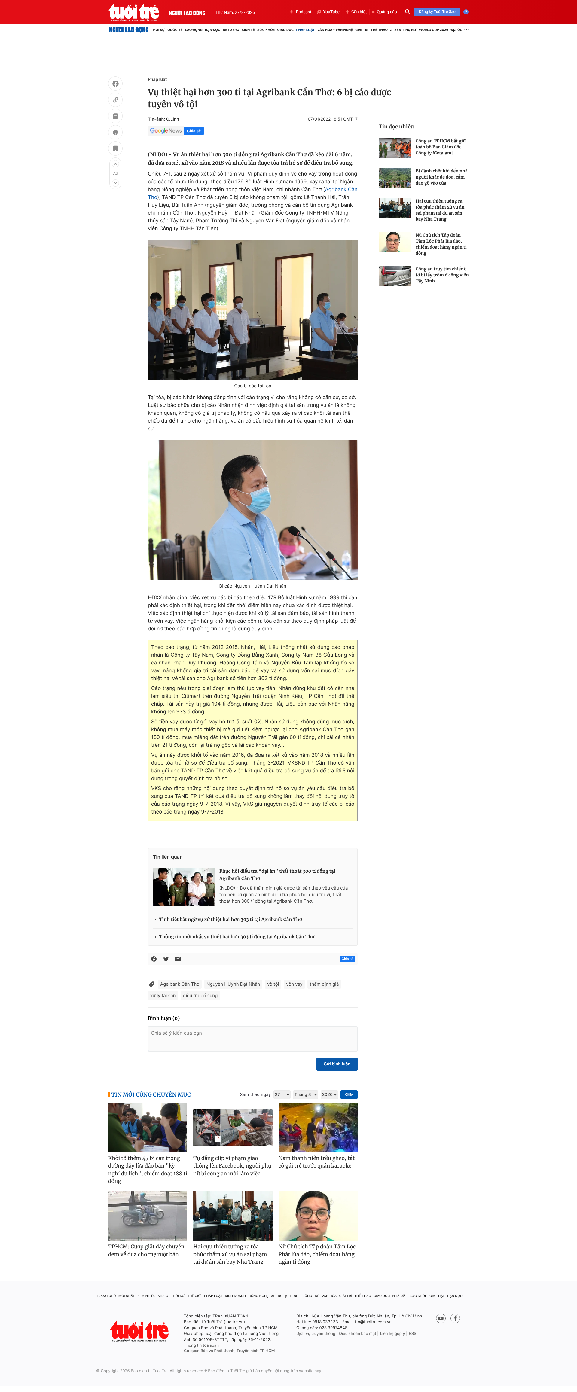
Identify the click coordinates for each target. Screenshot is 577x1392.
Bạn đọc (212, 30)
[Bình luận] (115, 117)
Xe (273, 1296)
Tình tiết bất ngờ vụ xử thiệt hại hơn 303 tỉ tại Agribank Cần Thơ (230, 920)
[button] (115, 163)
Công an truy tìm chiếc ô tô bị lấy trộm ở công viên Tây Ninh (442, 275)
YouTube (331, 12)
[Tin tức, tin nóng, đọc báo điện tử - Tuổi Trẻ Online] (138, 12)
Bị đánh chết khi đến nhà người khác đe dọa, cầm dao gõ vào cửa (442, 177)
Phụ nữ (410, 30)
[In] (115, 133)
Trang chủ (106, 1296)
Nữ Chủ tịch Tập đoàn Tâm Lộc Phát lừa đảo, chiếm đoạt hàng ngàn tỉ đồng (441, 244)
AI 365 (395, 30)
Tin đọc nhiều (396, 126)
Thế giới (194, 1296)
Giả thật (437, 1296)
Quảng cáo (387, 12)
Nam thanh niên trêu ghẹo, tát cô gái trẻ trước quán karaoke (317, 1162)
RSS (412, 1333)
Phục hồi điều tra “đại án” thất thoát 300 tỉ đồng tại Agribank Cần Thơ (277, 874)
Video (163, 1296)
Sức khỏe (266, 30)
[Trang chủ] (128, 30)
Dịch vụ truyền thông (315, 1333)
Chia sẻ (194, 131)
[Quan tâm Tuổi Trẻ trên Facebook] (455, 1318)
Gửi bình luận (337, 1064)
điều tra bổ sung (200, 995)
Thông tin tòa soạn (201, 1345)
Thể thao (379, 30)
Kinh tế (248, 30)
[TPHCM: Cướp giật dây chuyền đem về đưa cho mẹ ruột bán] (147, 1216)
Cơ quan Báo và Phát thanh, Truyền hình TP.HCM (229, 1350)
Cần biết (359, 12)
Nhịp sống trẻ (306, 1296)
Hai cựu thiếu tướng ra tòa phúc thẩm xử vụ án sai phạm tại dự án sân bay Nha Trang (440, 210)
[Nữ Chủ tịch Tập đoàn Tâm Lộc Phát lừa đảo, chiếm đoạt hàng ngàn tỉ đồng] (395, 242)
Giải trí (361, 30)
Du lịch (284, 1296)
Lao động (194, 30)
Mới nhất (126, 1296)
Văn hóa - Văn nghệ (335, 30)
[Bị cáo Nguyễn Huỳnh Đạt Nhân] (253, 510)
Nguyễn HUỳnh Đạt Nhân (233, 984)
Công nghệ (259, 1296)
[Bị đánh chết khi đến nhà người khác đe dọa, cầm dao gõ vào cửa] (395, 178)
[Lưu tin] (115, 149)
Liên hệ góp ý (392, 1333)
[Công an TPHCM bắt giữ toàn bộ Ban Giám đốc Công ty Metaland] (395, 148)
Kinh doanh (235, 1296)
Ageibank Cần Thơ (179, 984)
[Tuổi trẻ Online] (140, 1331)
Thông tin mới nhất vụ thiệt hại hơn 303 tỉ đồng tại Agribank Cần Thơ (236, 937)
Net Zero (231, 30)
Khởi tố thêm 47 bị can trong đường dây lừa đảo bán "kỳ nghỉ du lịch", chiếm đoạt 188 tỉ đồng (147, 1170)
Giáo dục (285, 30)
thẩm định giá (324, 984)
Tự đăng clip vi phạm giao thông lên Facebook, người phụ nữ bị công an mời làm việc (232, 1166)
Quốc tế (174, 30)
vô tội (273, 984)
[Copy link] (115, 101)
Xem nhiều (146, 1296)
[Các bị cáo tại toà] (253, 310)
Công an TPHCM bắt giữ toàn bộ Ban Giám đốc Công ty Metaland (441, 147)
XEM (349, 1094)
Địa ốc (457, 30)
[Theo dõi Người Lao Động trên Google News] (166, 131)
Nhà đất (399, 1296)
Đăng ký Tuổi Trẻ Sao (437, 12)
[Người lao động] (187, 12)
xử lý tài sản (163, 995)
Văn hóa (329, 1296)
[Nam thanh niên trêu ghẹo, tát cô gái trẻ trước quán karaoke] (318, 1127)
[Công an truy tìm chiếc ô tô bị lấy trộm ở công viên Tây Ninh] (395, 276)
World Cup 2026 (433, 30)
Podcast (303, 12)
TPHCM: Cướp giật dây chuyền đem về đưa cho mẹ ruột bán (146, 1250)
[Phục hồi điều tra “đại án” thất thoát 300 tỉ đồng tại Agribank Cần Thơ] (184, 887)
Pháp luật (305, 30)
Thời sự (158, 30)
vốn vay (294, 984)
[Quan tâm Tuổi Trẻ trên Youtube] (441, 1318)
